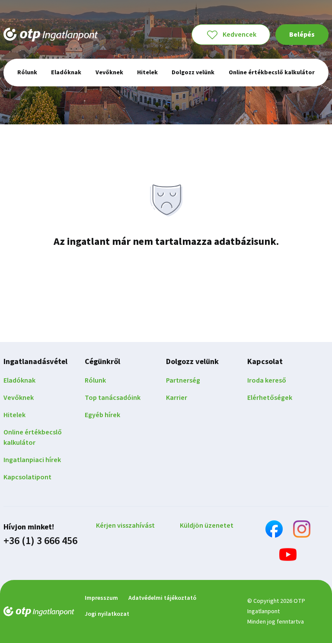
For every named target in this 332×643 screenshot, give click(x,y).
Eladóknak (19, 380)
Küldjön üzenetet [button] (206, 525)
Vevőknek (18, 397)
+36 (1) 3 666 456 (40, 541)
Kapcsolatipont (27, 477)
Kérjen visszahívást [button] (125, 525)
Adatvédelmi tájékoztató (162, 598)
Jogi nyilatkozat (107, 614)
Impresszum (101, 598)
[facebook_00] (274, 530)
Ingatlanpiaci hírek (32, 460)
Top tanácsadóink (112, 397)
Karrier (176, 397)
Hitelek (14, 415)
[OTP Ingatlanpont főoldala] (50, 34)
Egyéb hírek (102, 415)
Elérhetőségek (269, 397)
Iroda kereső (266, 380)
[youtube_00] (288, 556)
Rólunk (95, 380)
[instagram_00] (301, 530)
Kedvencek (239, 34)
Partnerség (183, 380)
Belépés (302, 34)
